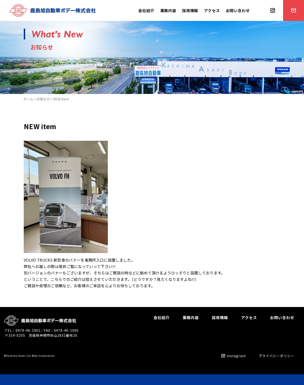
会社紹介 (146, 10)
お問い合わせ (238, 10)
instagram (271, 20)
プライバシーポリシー (276, 355)
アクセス (212, 10)
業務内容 (168, 10)
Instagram (236, 355)
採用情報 (190, 10)
